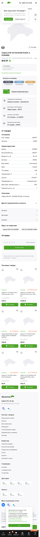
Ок (19, 525)
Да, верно (8, 19)
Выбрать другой (20, 19)
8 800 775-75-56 (27, 3)
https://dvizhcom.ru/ (14, 512)
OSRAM (34, 149)
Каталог (4, 210)
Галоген (4, 220)
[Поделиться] (35, 15)
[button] (17, 60)
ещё (35, 58)
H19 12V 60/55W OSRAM (30, 229)
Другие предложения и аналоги (14, 203)
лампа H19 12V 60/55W (11, 229)
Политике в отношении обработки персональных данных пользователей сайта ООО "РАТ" (18, 519)
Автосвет (5, 215)
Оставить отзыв (19, 247)
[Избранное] (35, 19)
